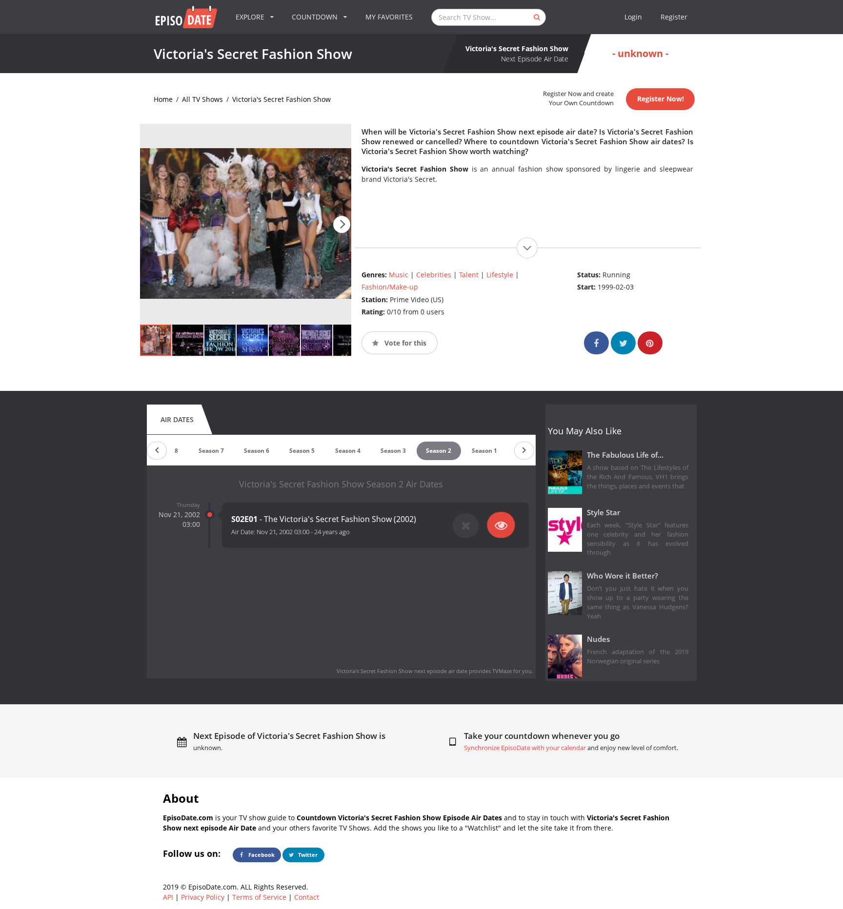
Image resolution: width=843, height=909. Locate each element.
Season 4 (348, 450)
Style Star (603, 512)
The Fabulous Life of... (625, 455)
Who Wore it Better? (622, 575)
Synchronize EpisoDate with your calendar (525, 748)
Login (633, 16)
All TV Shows (202, 99)
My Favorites (389, 16)
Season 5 (302, 450)
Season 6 (256, 450)
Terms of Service (259, 897)
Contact (306, 897)
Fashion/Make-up (389, 286)
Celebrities (433, 274)
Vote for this (404, 343)
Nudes (598, 639)
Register (674, 16)
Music (398, 274)
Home (163, 99)
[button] (341, 224)
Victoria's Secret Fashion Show (281, 99)
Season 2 (438, 450)
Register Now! (660, 98)
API (168, 897)
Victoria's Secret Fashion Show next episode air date (402, 671)
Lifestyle (499, 274)
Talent (469, 274)
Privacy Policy (202, 897)
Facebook (261, 854)
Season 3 (393, 450)
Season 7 (211, 450)
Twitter (307, 854)
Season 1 (484, 450)
